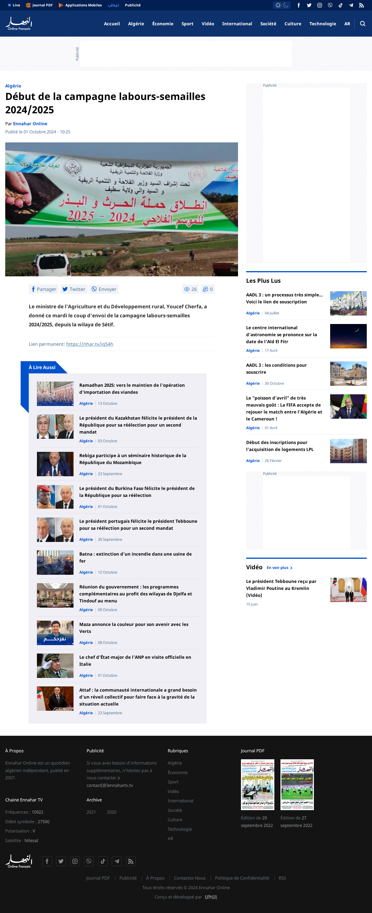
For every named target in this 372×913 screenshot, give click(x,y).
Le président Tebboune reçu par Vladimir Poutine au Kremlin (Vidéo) (281, 588)
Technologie (323, 23)
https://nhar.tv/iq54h (89, 344)
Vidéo (208, 23)
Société (268, 23)
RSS (282, 878)
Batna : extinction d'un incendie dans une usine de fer (135, 557)
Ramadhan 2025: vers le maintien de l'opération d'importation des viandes (132, 388)
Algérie (136, 23)
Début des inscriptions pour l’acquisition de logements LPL (280, 445)
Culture (293, 23)
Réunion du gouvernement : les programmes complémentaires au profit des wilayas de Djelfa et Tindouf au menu (135, 594)
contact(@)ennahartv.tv (110, 785)
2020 (111, 812)
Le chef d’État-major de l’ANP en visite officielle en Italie (135, 660)
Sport (188, 23)
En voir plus (277, 567)
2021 (91, 812)
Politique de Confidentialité (242, 878)
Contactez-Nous (189, 878)
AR (347, 23)
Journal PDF (98, 878)
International (237, 23)
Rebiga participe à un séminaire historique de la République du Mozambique (132, 458)
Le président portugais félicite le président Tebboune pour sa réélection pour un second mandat (138, 524)
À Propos (155, 878)
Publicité (128, 878)
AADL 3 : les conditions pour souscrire (276, 368)
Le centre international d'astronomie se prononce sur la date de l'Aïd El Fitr (281, 334)
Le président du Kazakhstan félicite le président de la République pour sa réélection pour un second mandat (138, 425)
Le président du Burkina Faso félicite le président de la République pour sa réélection (137, 491)
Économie (163, 23)
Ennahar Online (30, 123)
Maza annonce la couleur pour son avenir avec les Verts (133, 627)
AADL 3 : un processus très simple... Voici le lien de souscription (284, 298)
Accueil (112, 23)
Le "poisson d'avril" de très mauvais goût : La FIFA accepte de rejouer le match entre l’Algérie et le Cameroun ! (284, 408)
